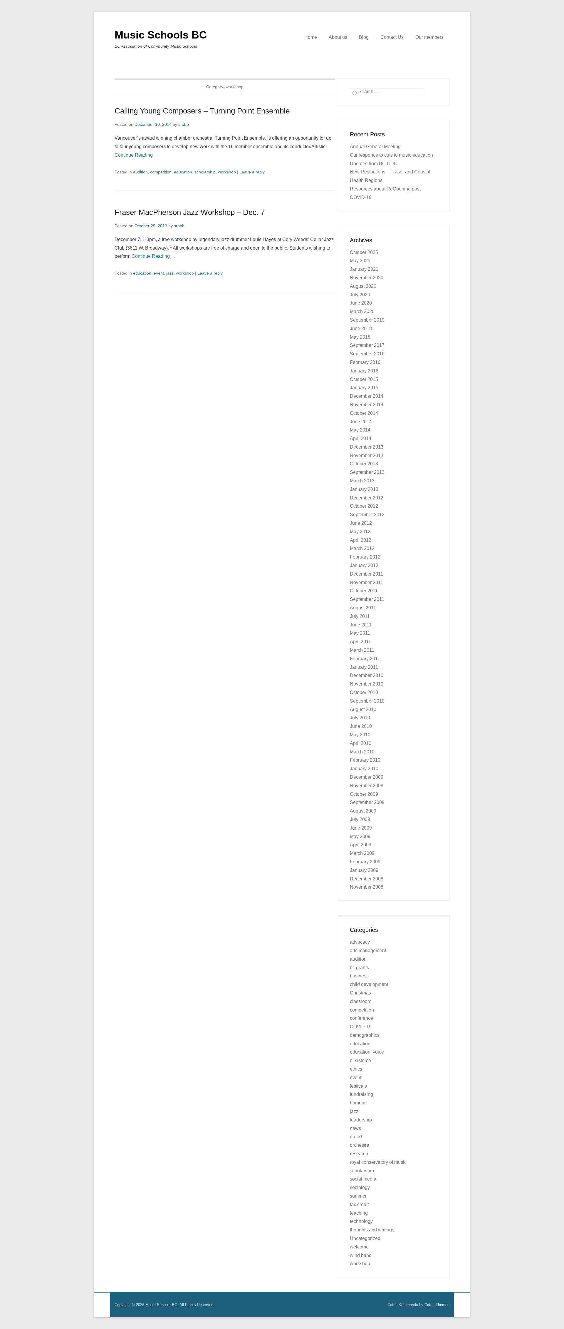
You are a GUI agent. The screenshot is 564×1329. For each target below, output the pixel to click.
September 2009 (367, 802)
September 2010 (367, 700)
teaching (359, 1213)
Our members (429, 37)
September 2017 (367, 345)
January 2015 (364, 387)
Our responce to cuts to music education (391, 155)
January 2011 (364, 667)
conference (361, 1018)
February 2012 (365, 556)
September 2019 (367, 319)
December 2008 (366, 878)
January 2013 (364, 489)
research (359, 1153)
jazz (170, 273)
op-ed (356, 1136)
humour (358, 1102)
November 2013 (366, 455)
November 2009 (366, 785)
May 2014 (360, 429)
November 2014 (366, 404)
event (159, 273)
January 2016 (364, 370)
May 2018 (360, 337)
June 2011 (361, 624)
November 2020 (366, 277)
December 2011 (366, 573)
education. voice (367, 1051)
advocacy (360, 942)
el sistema (360, 1060)
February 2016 (365, 362)
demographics (365, 1035)
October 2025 (364, 252)
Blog (364, 37)
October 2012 (364, 506)
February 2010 (365, 760)
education (183, 172)
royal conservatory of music (378, 1162)
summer (358, 1195)
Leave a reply (252, 172)
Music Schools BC (161, 35)
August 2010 (363, 709)
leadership (361, 1119)
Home (310, 37)
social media (363, 1178)
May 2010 (360, 734)
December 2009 (366, 777)
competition (161, 172)
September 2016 (367, 353)
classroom (360, 1001)
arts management (368, 950)
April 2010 (360, 743)
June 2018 (361, 328)
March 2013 (362, 480)
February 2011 (365, 658)
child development (369, 984)
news (355, 1128)
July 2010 (360, 717)
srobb (183, 124)
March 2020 (362, 311)
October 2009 (364, 794)
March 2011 (362, 650)
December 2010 (366, 675)
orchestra (359, 1145)
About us (338, 37)
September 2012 (367, 514)
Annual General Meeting (375, 146)
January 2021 (364, 269)
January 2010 (364, 768)
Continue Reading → (137, 155)
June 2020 (361, 302)
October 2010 (364, 692)
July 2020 (360, 294)
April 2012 (360, 540)
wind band (361, 1255)
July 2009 (360, 819)
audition (140, 172)
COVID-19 (361, 1026)
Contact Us (392, 37)
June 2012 (361, 523)
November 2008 (366, 887)
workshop (227, 172)
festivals (358, 1086)
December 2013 (366, 446)
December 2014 (366, 396)
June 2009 (361, 827)
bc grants (359, 967)
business (359, 975)
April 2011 (360, 641)
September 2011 (367, 599)
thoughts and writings (372, 1229)
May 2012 (360, 531)
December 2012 (366, 497)
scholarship (205, 172)
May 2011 (360, 633)
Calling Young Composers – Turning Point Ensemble (202, 110)
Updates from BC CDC (373, 163)
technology (361, 1221)
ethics (356, 1068)
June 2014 (361, 421)
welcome (359, 1246)
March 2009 (362, 853)
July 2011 (360, 616)
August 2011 (363, 607)
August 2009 (363, 810)
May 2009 (360, 836)
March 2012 (362, 548)
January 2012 (364, 565)
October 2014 (364, 413)
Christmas (360, 992)
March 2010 (362, 751)
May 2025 (360, 260)
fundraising (361, 1094)
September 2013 (367, 472)
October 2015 (364, 379)
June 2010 (361, 726)
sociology (360, 1187)
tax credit (359, 1204)
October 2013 (364, 463)
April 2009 (360, 844)
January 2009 (364, 870)
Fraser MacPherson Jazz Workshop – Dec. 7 (190, 212)
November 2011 (366, 582)
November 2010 (366, 683)
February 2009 (365, 861)
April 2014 (360, 438)
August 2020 (363, 286)
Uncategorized (365, 1238)
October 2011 (364, 590)
